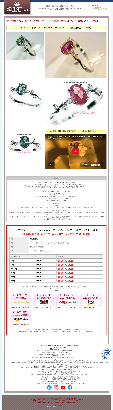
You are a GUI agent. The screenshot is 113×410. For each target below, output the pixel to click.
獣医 (75, 398)
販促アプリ (78, 401)
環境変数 (57, 402)
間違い (56, 398)
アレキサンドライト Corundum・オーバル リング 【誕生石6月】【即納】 (64, 21)
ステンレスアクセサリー (77, 399)
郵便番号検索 (70, 398)
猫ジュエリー (45, 401)
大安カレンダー (68, 402)
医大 (52, 402)
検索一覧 (23, 21)
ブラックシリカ (66, 399)
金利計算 (45, 402)
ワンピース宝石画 (60, 401)
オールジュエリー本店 (60, 347)
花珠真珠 (40, 402)
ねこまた (39, 401)
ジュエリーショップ (35, 399)
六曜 (74, 402)
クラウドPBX (46, 398)
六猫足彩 (34, 401)
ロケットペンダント (56, 399)
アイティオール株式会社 (56, 405)
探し (49, 402)
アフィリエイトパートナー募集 (70, 345)
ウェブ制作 (39, 398)
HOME (13, 21)
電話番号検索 (62, 398)
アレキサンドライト (46, 399)
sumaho (62, 402)
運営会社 (50, 345)
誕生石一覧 (44, 345)
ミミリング (52, 401)
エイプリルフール (70, 401)
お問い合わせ (57, 345)
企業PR (52, 398)
